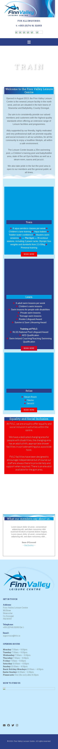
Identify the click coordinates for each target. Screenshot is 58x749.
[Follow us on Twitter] (13, 725)
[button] (29, 42)
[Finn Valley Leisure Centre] (29, 8)
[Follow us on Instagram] (17, 725)
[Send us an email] (4, 725)
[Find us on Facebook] (8, 725)
